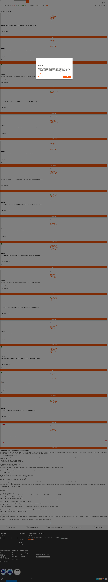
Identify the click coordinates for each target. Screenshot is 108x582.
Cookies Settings (41, 76)
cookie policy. (41, 73)
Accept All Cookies (66, 76)
